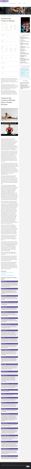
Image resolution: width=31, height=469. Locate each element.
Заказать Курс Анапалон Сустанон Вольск (7, 272)
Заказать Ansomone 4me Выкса (5, 203)
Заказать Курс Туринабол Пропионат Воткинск (7, 275)
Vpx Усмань (28, 77)
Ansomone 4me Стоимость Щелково (7, 15)
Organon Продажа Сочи (25, 74)
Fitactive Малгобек (25, 77)
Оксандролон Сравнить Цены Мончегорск (24, 69)
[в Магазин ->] (25, 24)
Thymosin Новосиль (24, 76)
